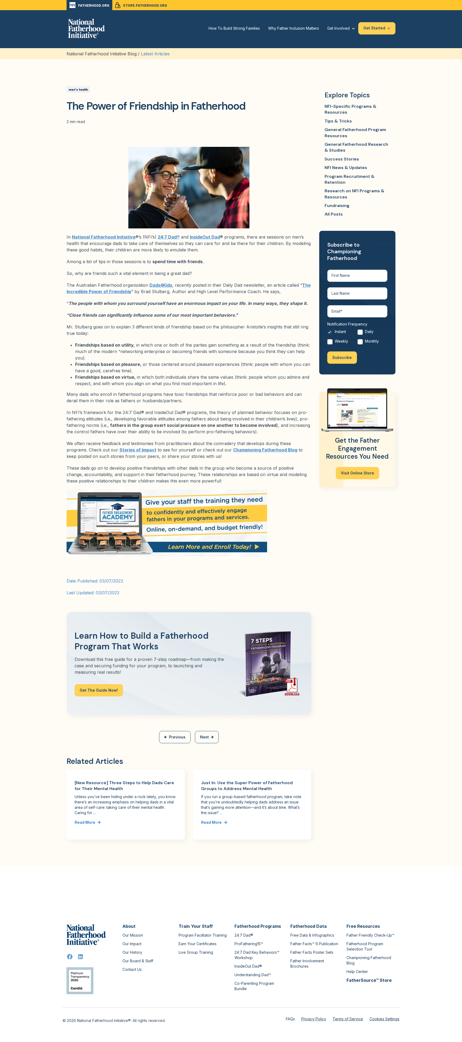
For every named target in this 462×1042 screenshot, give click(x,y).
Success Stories (342, 159)
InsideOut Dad (205, 237)
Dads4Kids (160, 285)
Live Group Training (196, 952)
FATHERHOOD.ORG (93, 5)
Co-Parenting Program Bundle (254, 986)
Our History (132, 952)
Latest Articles (155, 53)
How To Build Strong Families (234, 28)
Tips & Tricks (338, 121)
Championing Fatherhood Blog (265, 450)
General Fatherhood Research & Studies (356, 147)
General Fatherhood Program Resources (355, 132)
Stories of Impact (138, 450)
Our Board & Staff (137, 961)
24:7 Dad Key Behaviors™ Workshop (256, 955)
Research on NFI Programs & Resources (354, 194)
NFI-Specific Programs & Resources (350, 109)
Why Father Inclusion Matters (293, 28)
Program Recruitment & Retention (350, 179)
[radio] (342, 333)
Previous (177, 737)
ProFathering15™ (248, 943)
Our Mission (132, 935)
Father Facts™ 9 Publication (314, 943)
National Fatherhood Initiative (104, 237)
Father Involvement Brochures (307, 963)
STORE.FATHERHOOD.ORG (145, 5)
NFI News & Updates (346, 167)
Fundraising (337, 205)
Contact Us (132, 969)
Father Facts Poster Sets (311, 952)
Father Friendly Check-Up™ (370, 935)
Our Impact (131, 943)
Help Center (357, 971)
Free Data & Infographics (312, 935)
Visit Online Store (357, 473)
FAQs (290, 1019)
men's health (78, 89)
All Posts (334, 214)
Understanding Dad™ (252, 974)
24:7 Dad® (169, 237)
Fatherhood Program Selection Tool (364, 946)
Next (204, 737)
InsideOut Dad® (248, 966)
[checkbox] (357, 337)
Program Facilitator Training (203, 935)
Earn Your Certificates (198, 943)
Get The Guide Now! (99, 690)
